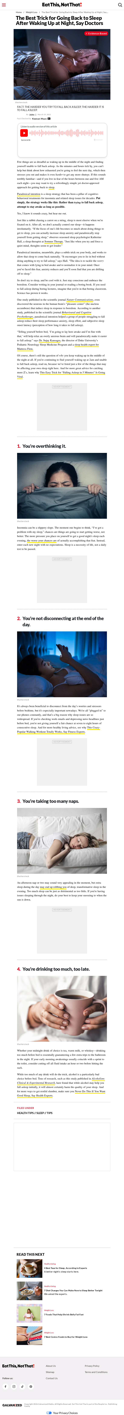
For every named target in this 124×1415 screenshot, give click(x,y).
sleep (51, 187)
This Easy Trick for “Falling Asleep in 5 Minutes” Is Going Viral (61, 374)
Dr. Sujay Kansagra (49, 340)
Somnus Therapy (53, 241)
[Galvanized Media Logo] (12, 1405)
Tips (49, 1113)
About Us (51, 1365)
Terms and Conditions (96, 1372)
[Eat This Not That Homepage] (62, 4)
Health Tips (25, 1113)
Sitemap (50, 1372)
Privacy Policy (92, 1365)
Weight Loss (32, 12)
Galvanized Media (46, 1404)
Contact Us (52, 1378)
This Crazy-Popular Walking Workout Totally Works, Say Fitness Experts (58, 729)
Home (19, 12)
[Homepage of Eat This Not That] (18, 1366)
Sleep (40, 1113)
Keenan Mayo (39, 118)
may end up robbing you (53, 887)
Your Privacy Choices (65, 1413)
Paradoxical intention (28, 194)
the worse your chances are (42, 540)
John (31, 114)
